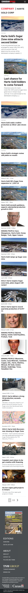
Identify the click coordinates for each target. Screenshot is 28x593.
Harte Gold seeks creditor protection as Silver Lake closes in (13, 125)
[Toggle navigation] (25, 1)
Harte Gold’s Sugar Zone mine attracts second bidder (12, 39)
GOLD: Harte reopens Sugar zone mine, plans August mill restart (12, 283)
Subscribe (6, 542)
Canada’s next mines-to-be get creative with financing (12, 461)
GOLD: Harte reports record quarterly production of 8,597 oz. (12, 309)
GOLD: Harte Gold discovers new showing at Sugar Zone (13, 430)
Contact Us (6, 557)
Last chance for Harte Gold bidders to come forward (15, 81)
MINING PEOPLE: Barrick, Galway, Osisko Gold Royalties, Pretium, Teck (13, 335)
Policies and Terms (9, 560)
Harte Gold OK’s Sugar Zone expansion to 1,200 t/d (12, 182)
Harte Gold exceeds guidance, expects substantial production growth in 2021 (13, 207)
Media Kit (6, 554)
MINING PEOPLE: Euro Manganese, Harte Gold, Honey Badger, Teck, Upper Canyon (13, 233)
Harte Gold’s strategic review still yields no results (12, 154)
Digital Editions (8, 544)
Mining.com (6, 572)
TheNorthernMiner (9, 569)
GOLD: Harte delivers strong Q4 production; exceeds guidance (13, 398)
